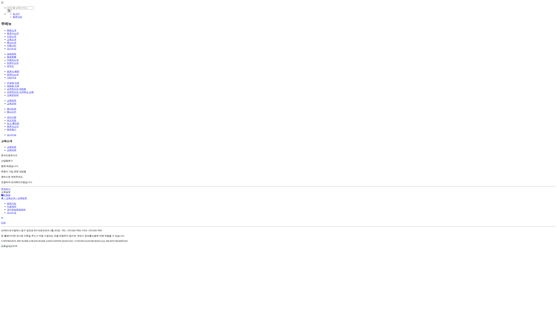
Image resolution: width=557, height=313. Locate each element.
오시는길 (11, 212)
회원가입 (11, 203)
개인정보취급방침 (16, 209)
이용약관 (11, 206)
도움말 (6, 195)
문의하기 (5, 189)
